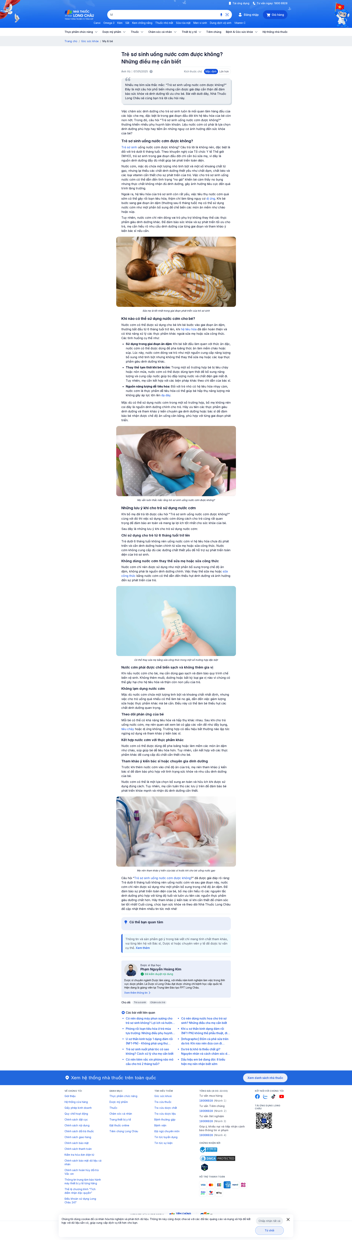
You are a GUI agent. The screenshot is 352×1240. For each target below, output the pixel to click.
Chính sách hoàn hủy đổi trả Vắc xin (82, 1172)
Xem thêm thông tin (136, 992)
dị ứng (210, 198)
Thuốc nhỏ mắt (164, 22)
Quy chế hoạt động (76, 1113)
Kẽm (119, 22)
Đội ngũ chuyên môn (167, 1131)
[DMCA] (217, 1158)
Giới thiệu (70, 1096)
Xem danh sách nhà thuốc (265, 1078)
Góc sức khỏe (90, 41)
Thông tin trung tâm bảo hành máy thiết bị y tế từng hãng (83, 1181)
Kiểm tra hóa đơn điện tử (79, 1154)
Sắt (127, 22)
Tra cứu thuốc (162, 1101)
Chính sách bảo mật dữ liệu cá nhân (83, 1162)
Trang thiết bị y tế (120, 1119)
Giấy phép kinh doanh (78, 1107)
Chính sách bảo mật (77, 1143)
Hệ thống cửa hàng (76, 1101)
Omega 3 (108, 22)
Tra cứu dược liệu (165, 1113)
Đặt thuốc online (119, 1125)
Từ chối (269, 1230)
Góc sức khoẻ (163, 1096)
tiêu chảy (127, 729)
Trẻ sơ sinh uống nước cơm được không (162, 878)
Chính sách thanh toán (78, 1148)
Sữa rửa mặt (183, 22)
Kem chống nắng (142, 22)
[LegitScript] (217, 1167)
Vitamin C (239, 22)
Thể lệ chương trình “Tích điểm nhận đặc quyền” (80, 1191)
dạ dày (165, 395)
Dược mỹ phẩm (118, 1101)
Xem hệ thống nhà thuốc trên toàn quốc (113, 1077)
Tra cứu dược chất (165, 1107)
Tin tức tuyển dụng (166, 1137)
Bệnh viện (160, 1125)
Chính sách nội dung (77, 1125)
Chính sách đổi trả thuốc (79, 1131)
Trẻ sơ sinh (129, 147)
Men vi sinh (200, 22)
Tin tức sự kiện (163, 1143)
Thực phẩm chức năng (123, 1096)
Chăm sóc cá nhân (120, 1113)
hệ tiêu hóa (189, 329)
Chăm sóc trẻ (157, 1002)
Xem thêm (143, 948)
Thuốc (113, 1107)
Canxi (97, 22)
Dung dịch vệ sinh (220, 22)
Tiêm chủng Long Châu (123, 1131)
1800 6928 (280, 3)
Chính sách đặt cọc (76, 1119)
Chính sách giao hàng (78, 1137)
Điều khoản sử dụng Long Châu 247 (80, 1200)
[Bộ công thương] (208, 1149)
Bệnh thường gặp (164, 1119)
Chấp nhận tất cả (269, 1220)
